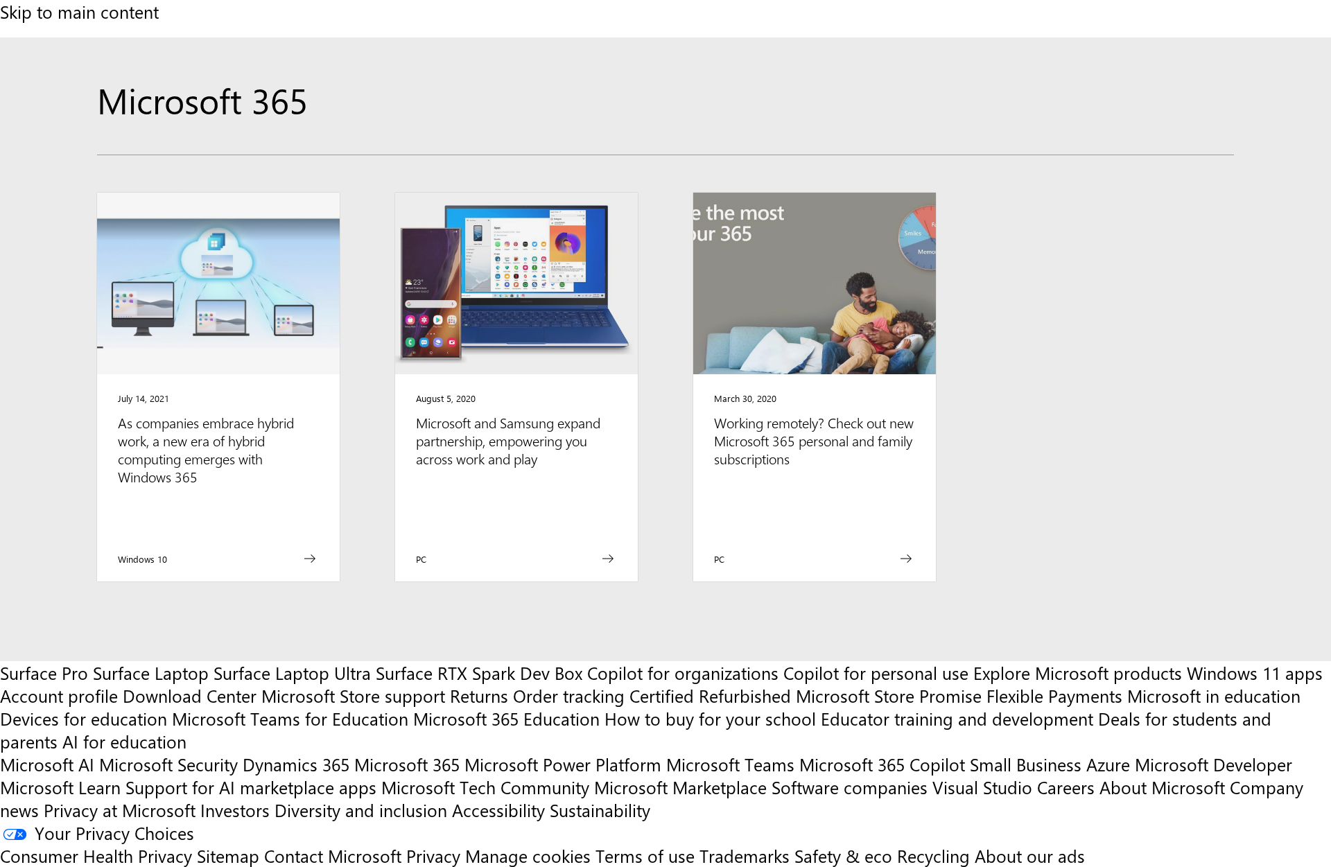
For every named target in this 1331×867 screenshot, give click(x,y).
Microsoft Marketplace (680, 787)
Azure (1108, 764)
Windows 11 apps (1255, 672)
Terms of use (645, 855)
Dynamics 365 (296, 764)
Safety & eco (843, 855)
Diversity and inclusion (361, 809)
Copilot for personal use (875, 672)
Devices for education (83, 718)
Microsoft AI (47, 764)
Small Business (1025, 764)
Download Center (189, 695)
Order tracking (569, 695)
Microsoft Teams (730, 764)
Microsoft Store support (353, 695)
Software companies (850, 787)
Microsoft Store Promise (889, 695)
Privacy (435, 855)
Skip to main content (79, 11)
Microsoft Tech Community (485, 787)
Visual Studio (982, 787)
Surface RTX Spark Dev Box (479, 672)
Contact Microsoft (332, 855)
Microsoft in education (1213, 695)
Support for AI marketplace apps (250, 787)
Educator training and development (957, 718)
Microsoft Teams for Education (290, 718)
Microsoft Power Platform (562, 764)
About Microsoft (1162, 787)
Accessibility (498, 809)
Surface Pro (44, 672)
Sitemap (228, 855)
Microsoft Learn (60, 787)
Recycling (933, 855)
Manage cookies (528, 855)
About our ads (1030, 855)
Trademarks (744, 855)
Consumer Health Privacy (96, 855)
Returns (479, 695)
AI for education (124, 741)
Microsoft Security (168, 764)
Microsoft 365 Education (506, 718)
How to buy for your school (710, 718)
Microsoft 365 (407, 764)
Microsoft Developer (1213, 764)
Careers (1066, 787)
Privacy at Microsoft (119, 809)
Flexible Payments (1054, 695)
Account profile (59, 695)
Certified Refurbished (710, 695)
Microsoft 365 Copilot (882, 764)
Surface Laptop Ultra (292, 672)
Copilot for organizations (682, 672)
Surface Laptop (151, 672)
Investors (235, 809)
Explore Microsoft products (1077, 672)
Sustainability (600, 809)
